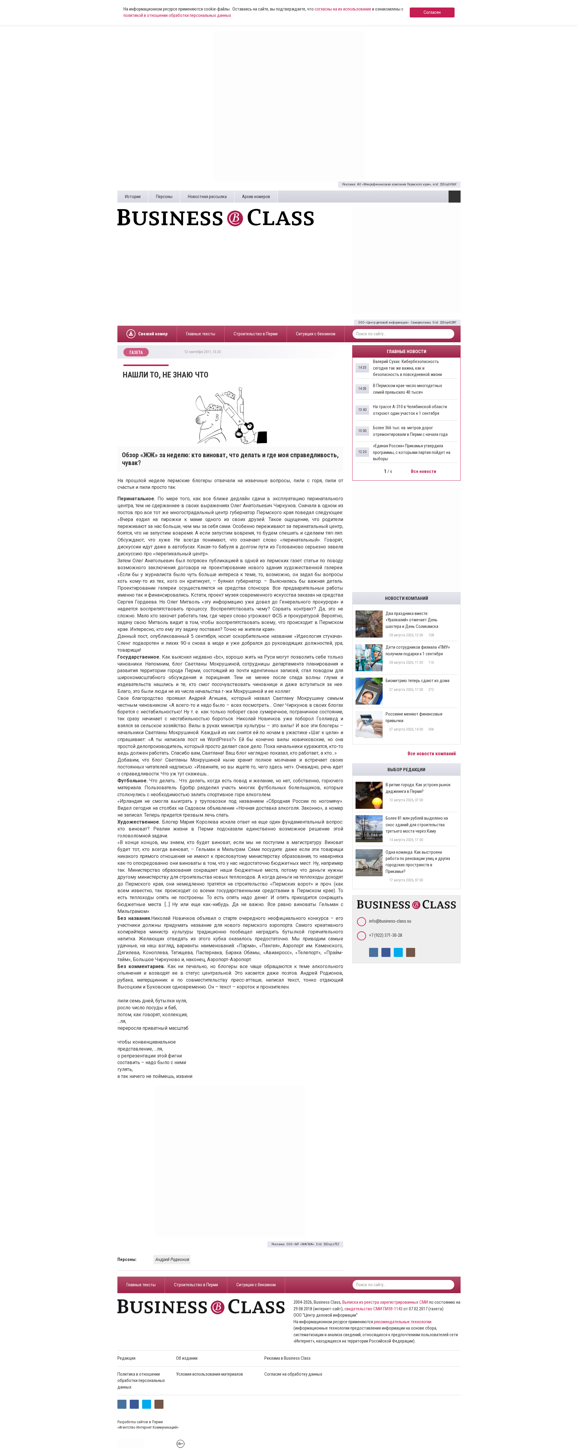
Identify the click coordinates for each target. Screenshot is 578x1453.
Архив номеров (256, 196)
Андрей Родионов (172, 1259)
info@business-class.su (390, 921)
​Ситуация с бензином (315, 334)
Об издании (186, 1358)
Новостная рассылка (207, 196)
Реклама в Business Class (287, 1358)
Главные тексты (200, 334)
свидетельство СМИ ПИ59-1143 (373, 1309)
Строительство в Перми (256, 334)
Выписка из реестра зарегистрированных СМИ (385, 1302)
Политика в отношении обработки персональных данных (141, 1380)
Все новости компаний (432, 753)
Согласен (432, 12)
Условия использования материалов (209, 1374)
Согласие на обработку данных (293, 1374)
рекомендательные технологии (402, 1321)
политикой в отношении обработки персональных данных (177, 15)
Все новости (424, 471)
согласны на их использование (343, 9)
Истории (133, 196)
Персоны (164, 196)
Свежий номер (153, 334)
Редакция (126, 1358)
